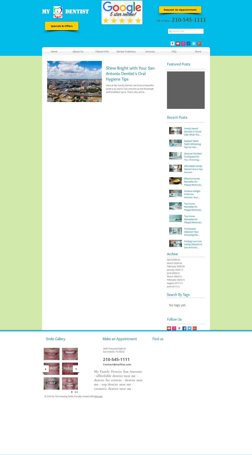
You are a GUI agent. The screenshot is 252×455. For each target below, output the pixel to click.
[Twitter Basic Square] (189, 328)
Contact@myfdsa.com (117, 364)
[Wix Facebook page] (188, 44)
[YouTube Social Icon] (178, 44)
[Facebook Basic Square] (184, 328)
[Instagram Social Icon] (183, 44)
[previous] (45, 368)
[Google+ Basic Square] (195, 328)
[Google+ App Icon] (199, 44)
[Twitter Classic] (194, 44)
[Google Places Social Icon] (173, 44)
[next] (76, 368)
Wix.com (98, 396)
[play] (72, 392)
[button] (102, 51)
